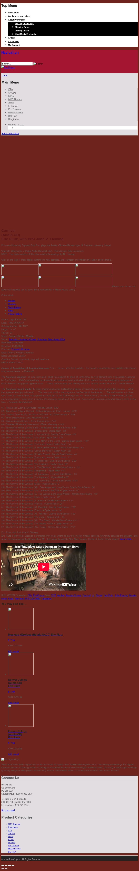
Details (11, 300)
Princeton (19, 598)
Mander (132, 595)
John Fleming (121, 595)
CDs (10, 89)
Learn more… (126, 538)
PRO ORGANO (32, 598)
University (47, 598)
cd (93, 595)
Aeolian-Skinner (73, 595)
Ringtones (13, 119)
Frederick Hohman (20, 349)
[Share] (6, 865)
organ (4, 598)
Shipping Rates (22, 27)
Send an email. (8, 810)
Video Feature (15, 313)
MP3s (11, 96)
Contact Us (13, 41)
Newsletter (13, 13)
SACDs (12, 92)
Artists (11, 38)
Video (11, 102)
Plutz (10, 598)
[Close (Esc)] (2, 865)
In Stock (12, 106)
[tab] (73, 300)
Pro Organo (14, 109)
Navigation (10, 52)
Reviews (12, 304)
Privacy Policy (22, 31)
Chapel (99, 595)
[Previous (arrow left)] (2, 868)
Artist (10, 310)
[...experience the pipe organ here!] (8, 67)
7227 (53, 595)
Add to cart (13, 651)
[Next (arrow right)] (6, 868)
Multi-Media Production (26, 34)
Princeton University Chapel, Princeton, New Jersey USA (37, 339)
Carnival (87, 595)
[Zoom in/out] (13, 865)
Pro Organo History (24, 23)
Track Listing (14, 307)
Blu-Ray (12, 115)
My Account (14, 45)
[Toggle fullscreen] (9, 865)
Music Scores (15, 112)
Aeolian (61, 595)
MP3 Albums (15, 99)
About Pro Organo (16, 20)
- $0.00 (16, 124)
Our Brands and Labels (19, 16)
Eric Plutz (108, 595)
